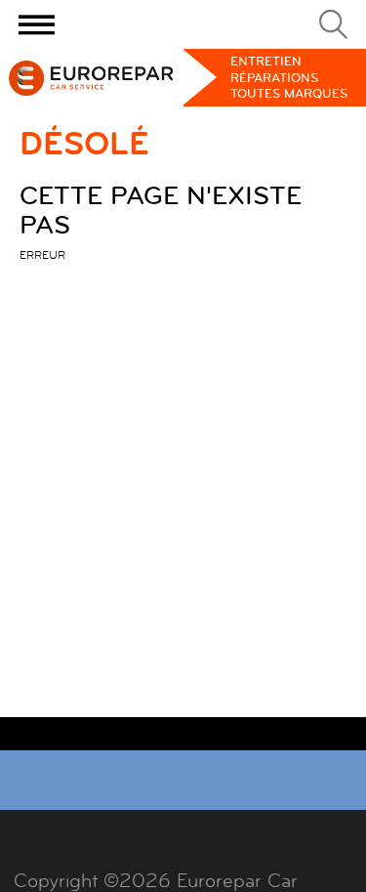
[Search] (333, 24)
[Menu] (37, 25)
